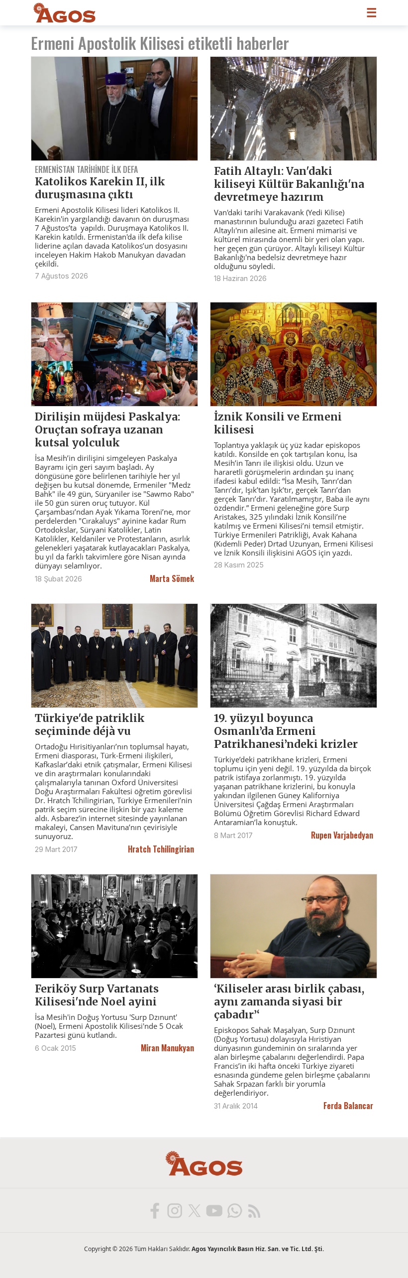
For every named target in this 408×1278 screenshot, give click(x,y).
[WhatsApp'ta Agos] (234, 1210)
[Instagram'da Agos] (174, 1210)
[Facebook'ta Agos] (154, 1210)
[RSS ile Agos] (254, 1210)
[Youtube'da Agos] (214, 1210)
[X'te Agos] (194, 1210)
